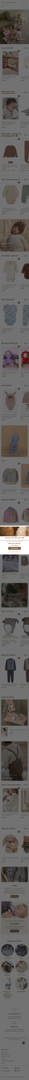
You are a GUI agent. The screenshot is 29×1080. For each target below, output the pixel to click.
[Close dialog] (28, 526)
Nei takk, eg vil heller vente (14, 551)
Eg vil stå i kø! (14, 548)
